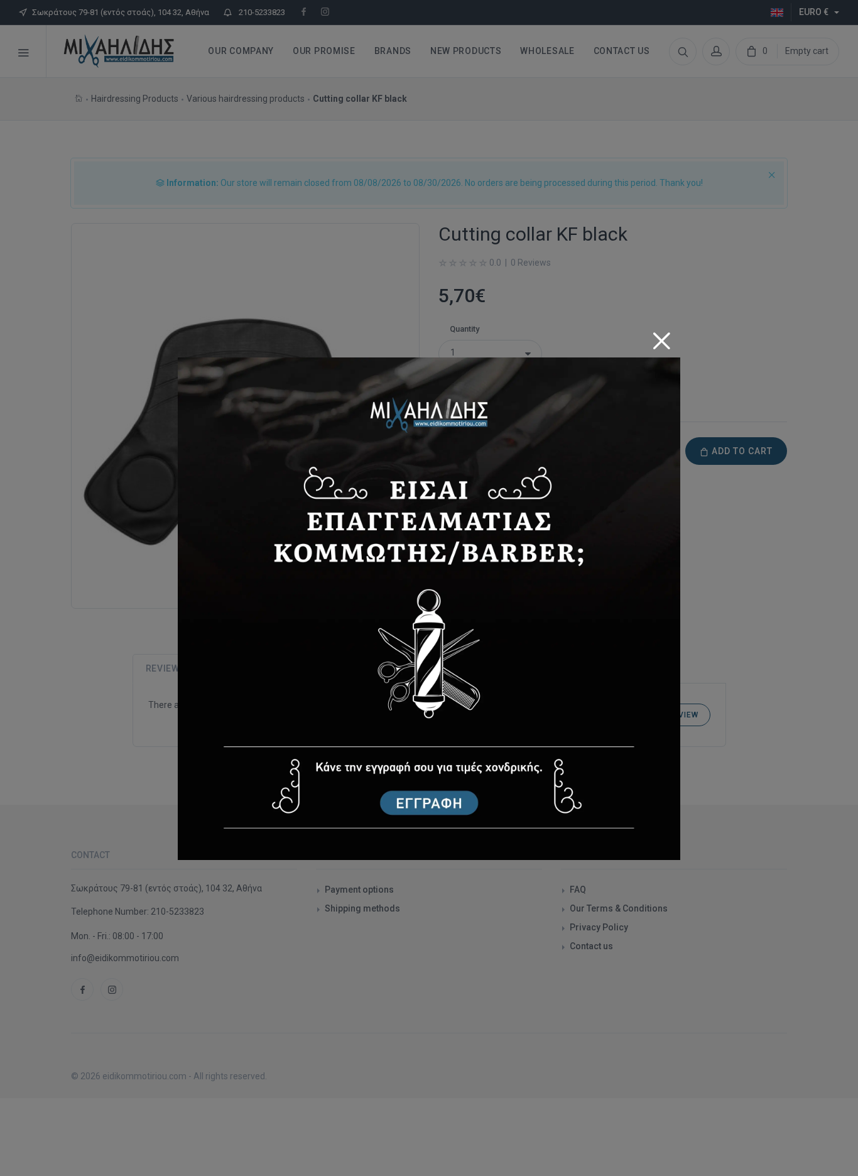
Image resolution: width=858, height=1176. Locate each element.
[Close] (661, 336)
